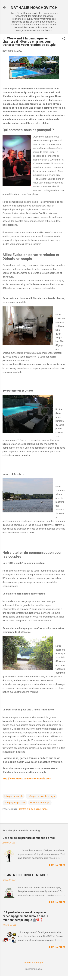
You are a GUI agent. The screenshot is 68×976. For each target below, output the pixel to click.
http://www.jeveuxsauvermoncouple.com (27, 778)
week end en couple (40, 802)
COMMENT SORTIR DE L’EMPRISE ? (25, 875)
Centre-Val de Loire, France (33, 809)
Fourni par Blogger (34, 962)
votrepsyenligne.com (14, 802)
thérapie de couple (13, 796)
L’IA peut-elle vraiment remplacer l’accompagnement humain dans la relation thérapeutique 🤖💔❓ (25, 916)
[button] (63, 39)
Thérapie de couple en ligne (41, 796)
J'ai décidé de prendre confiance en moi (29, 837)
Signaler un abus (34, 969)
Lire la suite (57, 865)
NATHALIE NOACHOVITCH (34, 7)
